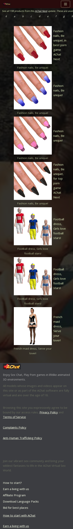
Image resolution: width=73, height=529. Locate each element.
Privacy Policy (49, 412)
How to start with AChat (19, 515)
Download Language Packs (21, 501)
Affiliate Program (14, 495)
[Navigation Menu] (65, 4)
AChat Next (41, 11)
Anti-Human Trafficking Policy (22, 438)
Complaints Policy (14, 427)
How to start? (12, 483)
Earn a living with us (16, 489)
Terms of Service (14, 417)
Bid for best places (15, 508)
